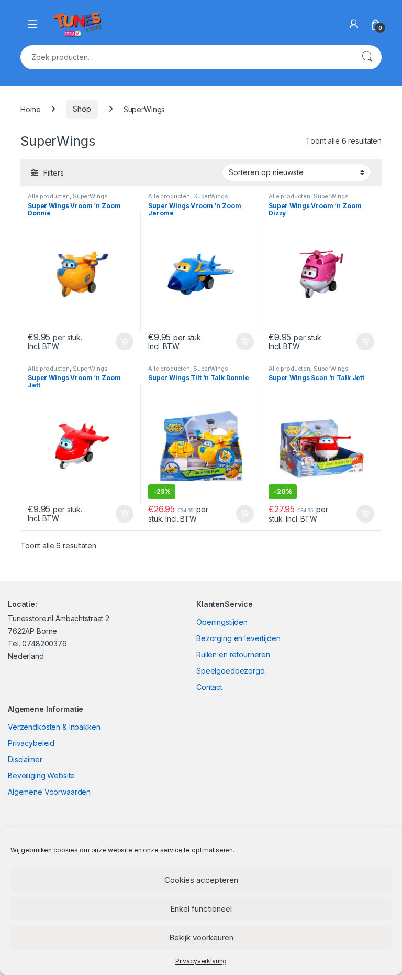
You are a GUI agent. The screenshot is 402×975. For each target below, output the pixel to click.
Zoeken (367, 57)
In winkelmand (113, 342)
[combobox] (186, 57)
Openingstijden (222, 622)
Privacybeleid (31, 743)
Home (30, 108)
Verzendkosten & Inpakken (54, 726)
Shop (82, 108)
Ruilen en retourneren (233, 654)
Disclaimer (25, 759)
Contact (209, 686)
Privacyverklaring (201, 961)
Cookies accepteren (201, 880)
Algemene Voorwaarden (49, 791)
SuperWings (90, 196)
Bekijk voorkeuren (201, 937)
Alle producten (49, 196)
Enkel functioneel (201, 909)
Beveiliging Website (41, 775)
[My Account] (354, 24)
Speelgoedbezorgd (230, 670)
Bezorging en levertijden (238, 638)
